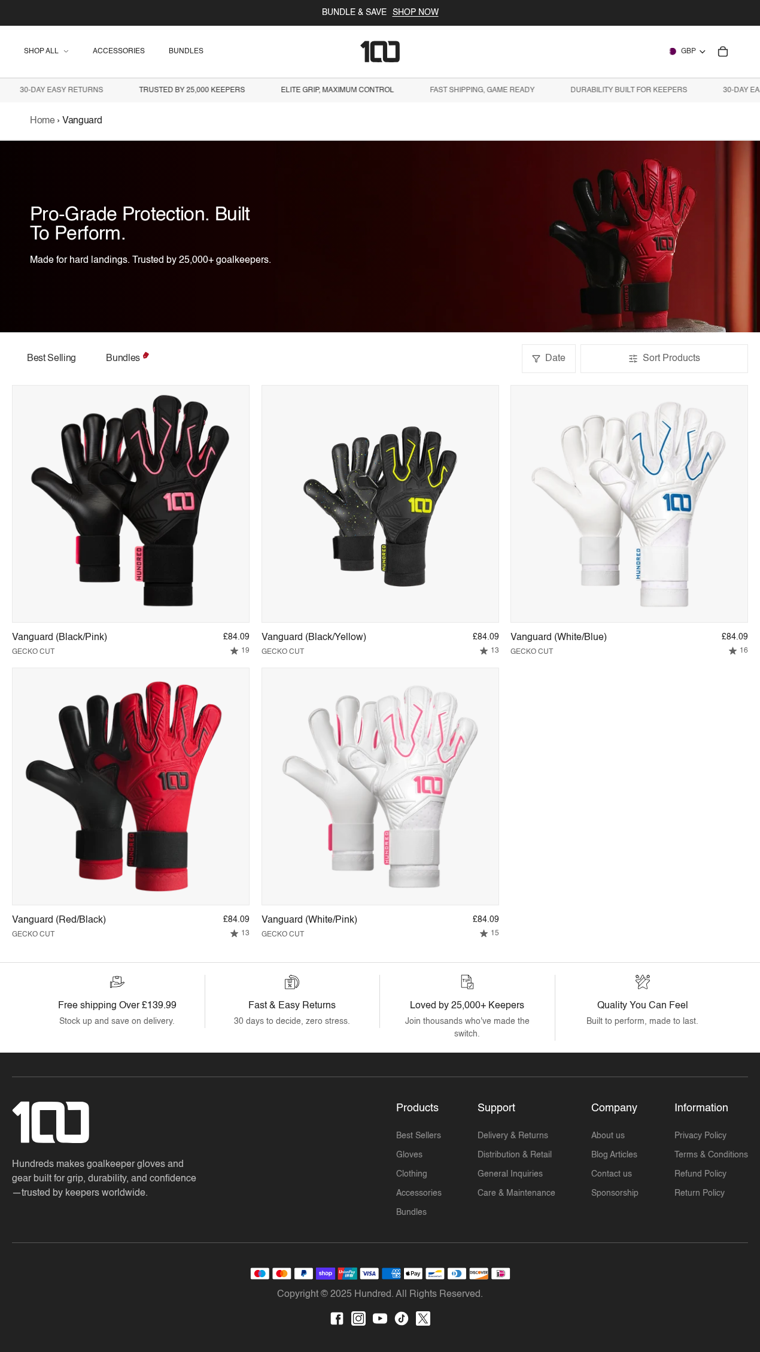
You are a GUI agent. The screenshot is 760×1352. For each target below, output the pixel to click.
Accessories (419, 1193)
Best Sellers (418, 1136)
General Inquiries (510, 1174)
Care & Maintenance (516, 1193)
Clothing (411, 1174)
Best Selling (51, 358)
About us (608, 1136)
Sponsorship (615, 1193)
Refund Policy (700, 1174)
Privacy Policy (700, 1136)
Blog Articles (614, 1155)
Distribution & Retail (515, 1155)
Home (43, 121)
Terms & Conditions (711, 1155)
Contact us (611, 1174)
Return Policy (699, 1193)
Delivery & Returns (513, 1136)
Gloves (409, 1155)
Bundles (123, 358)
